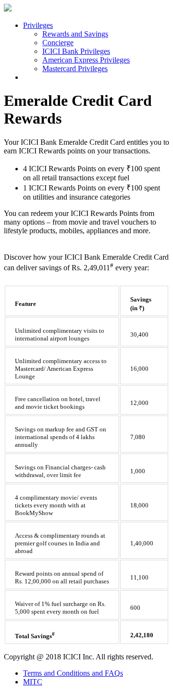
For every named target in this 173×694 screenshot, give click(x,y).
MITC (32, 682)
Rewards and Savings (75, 34)
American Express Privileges (86, 60)
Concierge (58, 42)
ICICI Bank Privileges (76, 51)
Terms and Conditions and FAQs (73, 673)
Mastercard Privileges (75, 68)
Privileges (38, 25)
